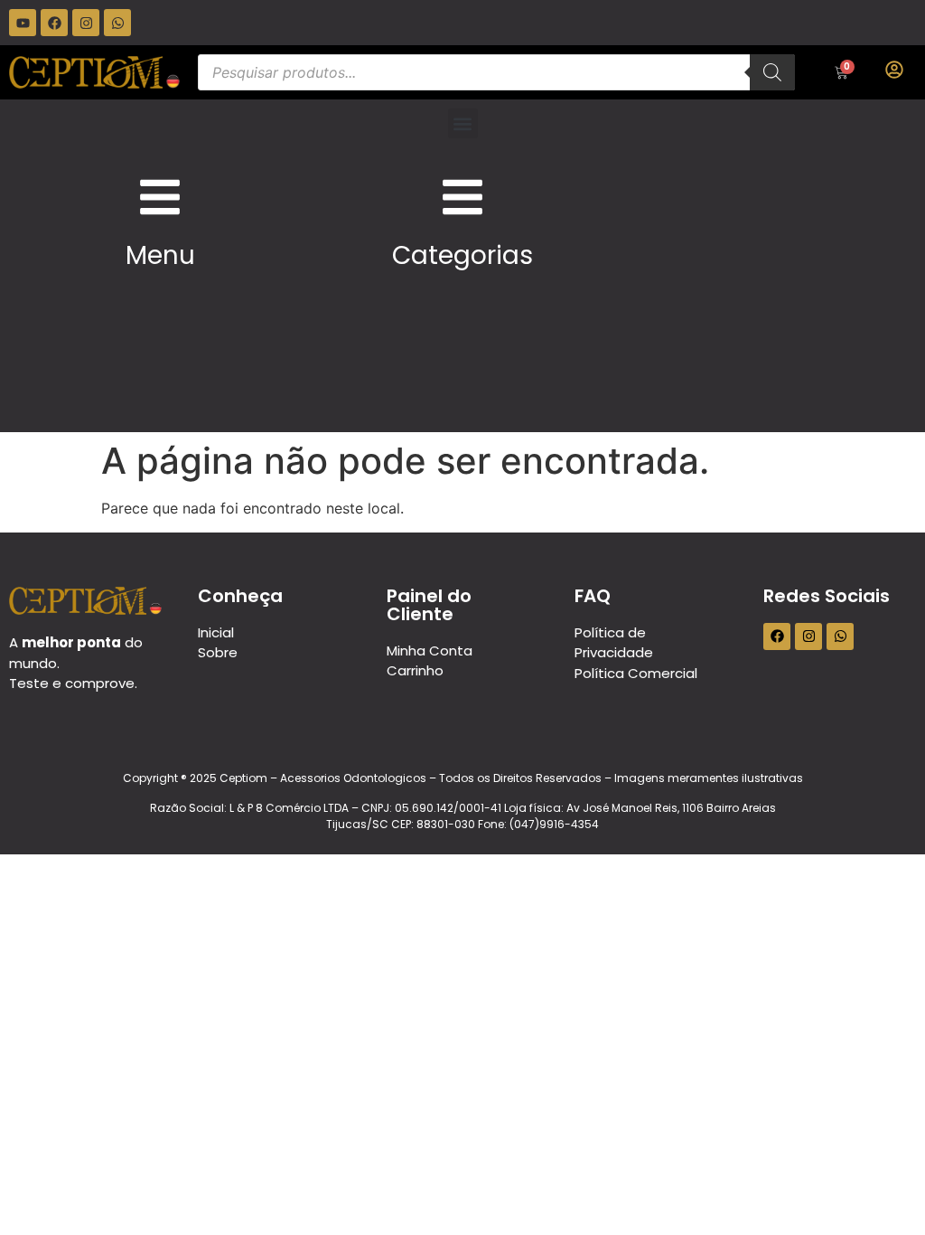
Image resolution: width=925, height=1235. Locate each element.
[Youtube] (22, 22)
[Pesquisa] (772, 72)
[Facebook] (54, 22)
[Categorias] (462, 197)
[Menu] (159, 197)
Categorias (462, 255)
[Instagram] (85, 22)
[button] (463, 123)
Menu (160, 255)
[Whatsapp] (117, 22)
